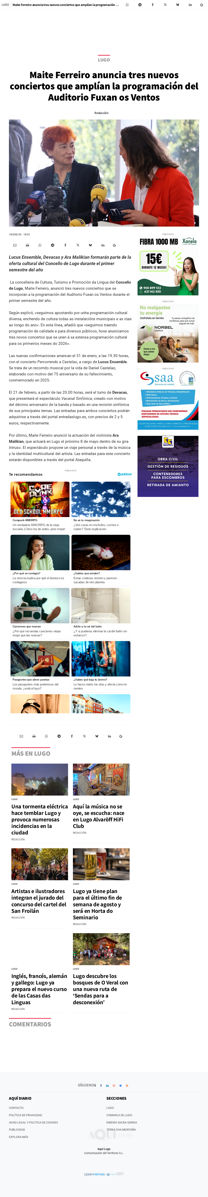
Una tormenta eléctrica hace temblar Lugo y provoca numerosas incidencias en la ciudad (39, 819)
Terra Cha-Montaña (121, 1129)
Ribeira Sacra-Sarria (121, 1122)
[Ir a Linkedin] (107, 1085)
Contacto (16, 1107)
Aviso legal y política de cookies (33, 1122)
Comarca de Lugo (119, 1115)
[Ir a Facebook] (101, 1085)
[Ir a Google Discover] (120, 1085)
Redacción (101, 113)
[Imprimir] (27, 245)
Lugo (5, 4)
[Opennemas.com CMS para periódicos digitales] (104, 1174)
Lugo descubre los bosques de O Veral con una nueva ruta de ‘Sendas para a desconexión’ (100, 989)
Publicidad (17, 1129)
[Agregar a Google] (202, 5)
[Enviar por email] (15, 245)
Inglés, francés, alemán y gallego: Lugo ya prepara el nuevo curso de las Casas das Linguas (39, 989)
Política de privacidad (25, 1115)
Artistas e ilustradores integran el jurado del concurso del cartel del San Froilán (38, 900)
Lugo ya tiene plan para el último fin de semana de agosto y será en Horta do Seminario (97, 904)
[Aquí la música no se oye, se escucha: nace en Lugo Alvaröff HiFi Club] (101, 780)
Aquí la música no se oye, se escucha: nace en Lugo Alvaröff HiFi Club (98, 816)
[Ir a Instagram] (114, 1085)
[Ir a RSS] (127, 1085)
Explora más (18, 1137)
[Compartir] (127, 5)
